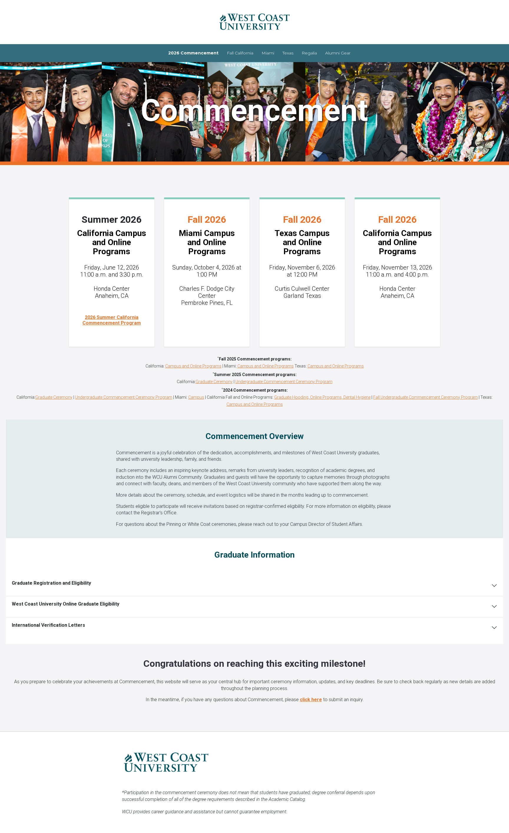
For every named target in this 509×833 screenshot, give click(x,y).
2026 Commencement (193, 53)
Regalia (309, 53)
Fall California (240, 53)
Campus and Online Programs (193, 366)
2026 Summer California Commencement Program (111, 320)
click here (311, 699)
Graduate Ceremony (214, 381)
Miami (268, 53)
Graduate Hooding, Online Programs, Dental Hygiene (322, 397)
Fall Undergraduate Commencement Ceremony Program (425, 397)
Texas (287, 53)
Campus (196, 397)
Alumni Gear (338, 53)
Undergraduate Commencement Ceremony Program (284, 381)
